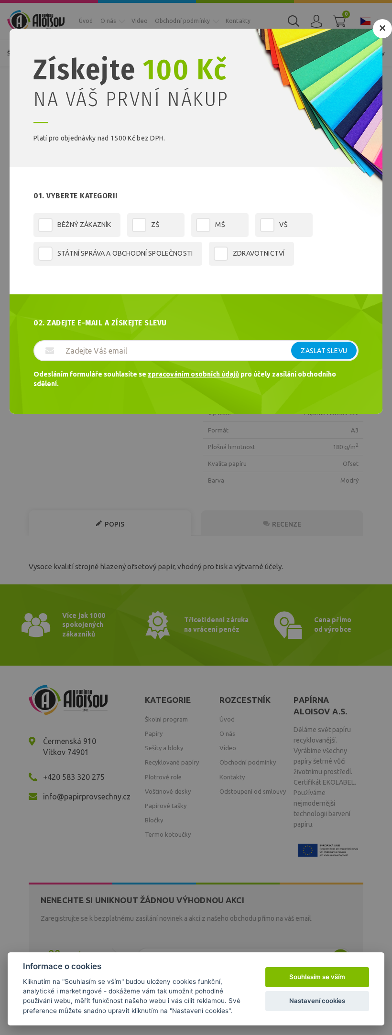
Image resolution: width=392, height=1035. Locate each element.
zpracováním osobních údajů (193, 374)
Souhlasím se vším (317, 977)
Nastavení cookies (317, 1000)
